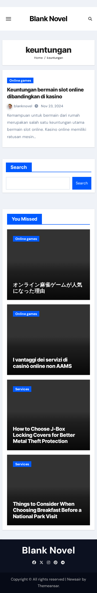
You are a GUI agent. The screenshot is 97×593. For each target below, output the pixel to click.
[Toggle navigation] (8, 19)
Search (19, 167)
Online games (20, 80)
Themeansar (48, 585)
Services (22, 389)
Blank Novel (48, 18)
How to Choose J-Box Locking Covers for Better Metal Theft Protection (44, 435)
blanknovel (23, 106)
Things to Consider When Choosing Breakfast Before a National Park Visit (47, 510)
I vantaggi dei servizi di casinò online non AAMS (42, 363)
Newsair (74, 579)
